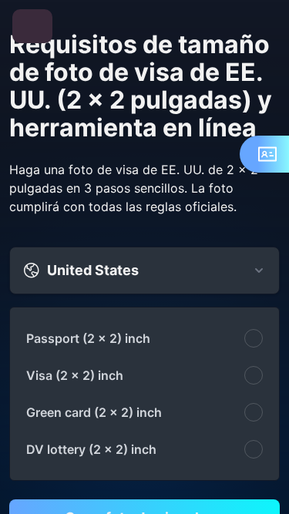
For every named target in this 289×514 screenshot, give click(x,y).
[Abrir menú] (32, 26)
